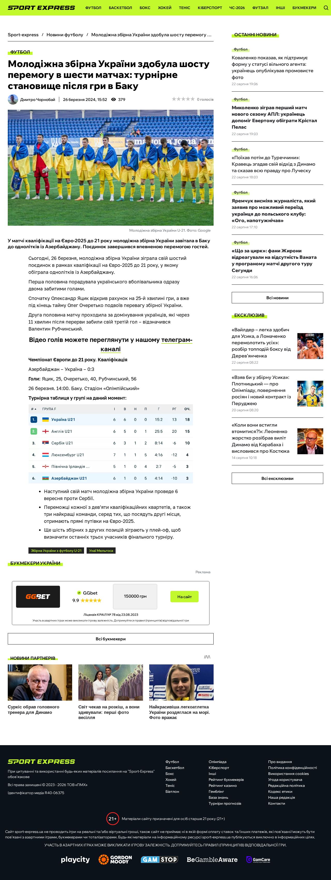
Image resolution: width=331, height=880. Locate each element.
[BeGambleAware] (212, 860)
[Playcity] (75, 860)
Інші (280, 7)
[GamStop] (159, 860)
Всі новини (277, 297)
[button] (326, 8)
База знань (218, 797)
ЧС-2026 (237, 7)
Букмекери (304, 7)
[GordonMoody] (115, 860)
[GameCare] (258, 860)
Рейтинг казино (223, 785)
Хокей (164, 7)
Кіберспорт (210, 7)
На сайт (184, 596)
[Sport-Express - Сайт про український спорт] (39, 8)
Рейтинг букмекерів (226, 779)
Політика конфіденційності (292, 767)
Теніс (184, 7)
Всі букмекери (111, 638)
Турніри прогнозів (225, 803)
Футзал (260, 7)
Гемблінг (216, 791)
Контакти (276, 803)
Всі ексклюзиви (277, 478)
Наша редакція (281, 797)
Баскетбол (120, 7)
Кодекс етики (280, 791)
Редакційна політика (286, 785)
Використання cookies (288, 773)
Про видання (280, 761)
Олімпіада (218, 761)
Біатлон (172, 791)
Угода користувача (285, 779)
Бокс (145, 7)
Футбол (93, 7)
